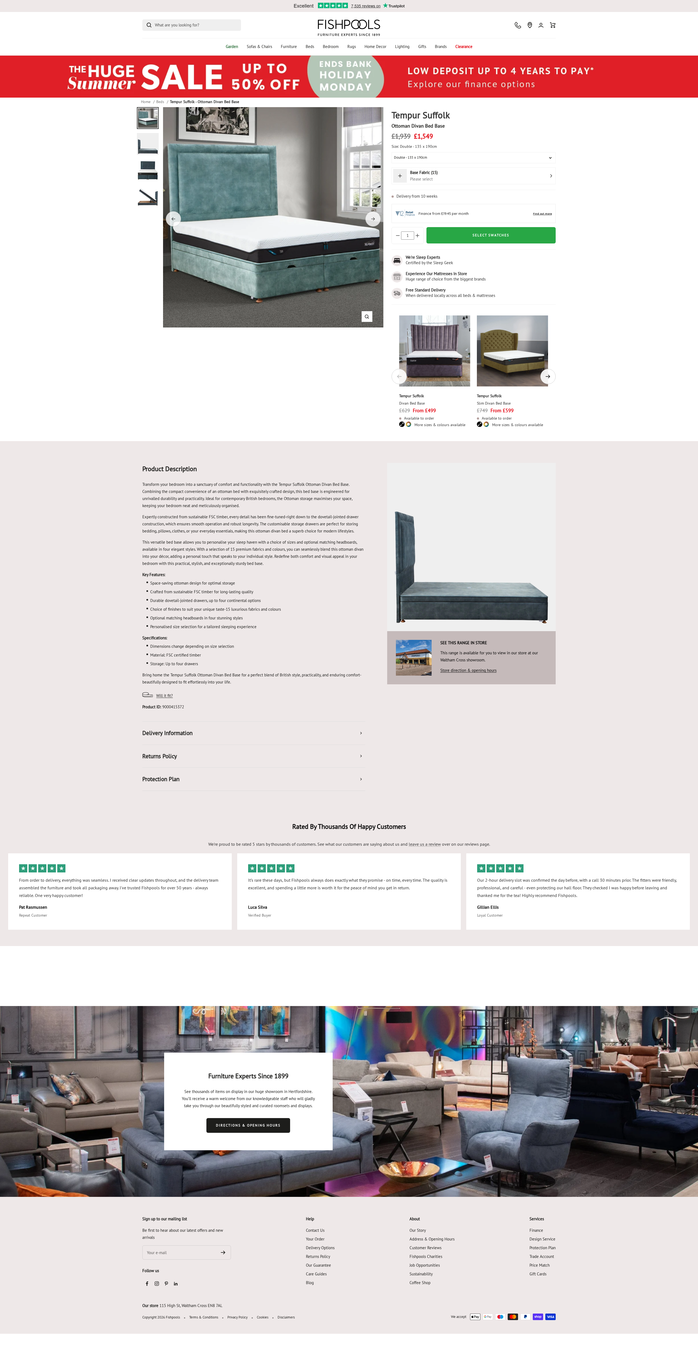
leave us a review (425, 844)
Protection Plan (542, 1247)
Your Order (315, 1239)
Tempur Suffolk (411, 395)
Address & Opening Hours (432, 1239)
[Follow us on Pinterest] (166, 1283)
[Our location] (530, 25)
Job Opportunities (425, 1265)
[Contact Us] (518, 25)
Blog (310, 1282)
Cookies (262, 1317)
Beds (310, 46)
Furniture (289, 46)
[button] (367, 316)
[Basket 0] (553, 25)
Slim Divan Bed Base (494, 403)
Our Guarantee (318, 1265)
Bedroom (331, 46)
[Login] (540, 25)
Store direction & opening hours (468, 670)
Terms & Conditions (203, 1317)
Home (146, 101)
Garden (232, 46)
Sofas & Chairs (259, 46)
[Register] (223, 1252)
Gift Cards (537, 1273)
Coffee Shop (420, 1282)
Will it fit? (164, 695)
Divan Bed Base (412, 403)
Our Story (418, 1230)
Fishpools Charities (426, 1256)
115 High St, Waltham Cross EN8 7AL (191, 1305)
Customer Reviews (425, 1247)
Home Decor (375, 46)
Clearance (464, 46)
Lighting (402, 46)
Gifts (422, 46)
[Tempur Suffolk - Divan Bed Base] (434, 351)
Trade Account (541, 1256)
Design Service (542, 1239)
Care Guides (316, 1273)
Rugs (351, 46)
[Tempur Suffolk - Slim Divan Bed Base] (512, 351)
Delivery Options (320, 1247)
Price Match (539, 1265)
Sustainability (421, 1273)
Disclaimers (286, 1317)
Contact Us (315, 1230)
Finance (536, 1230)
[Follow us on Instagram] (156, 1283)
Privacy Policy (237, 1317)
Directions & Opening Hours (248, 1125)
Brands (441, 46)
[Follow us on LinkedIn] (175, 1283)
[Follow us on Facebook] (147, 1283)
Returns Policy (318, 1256)
